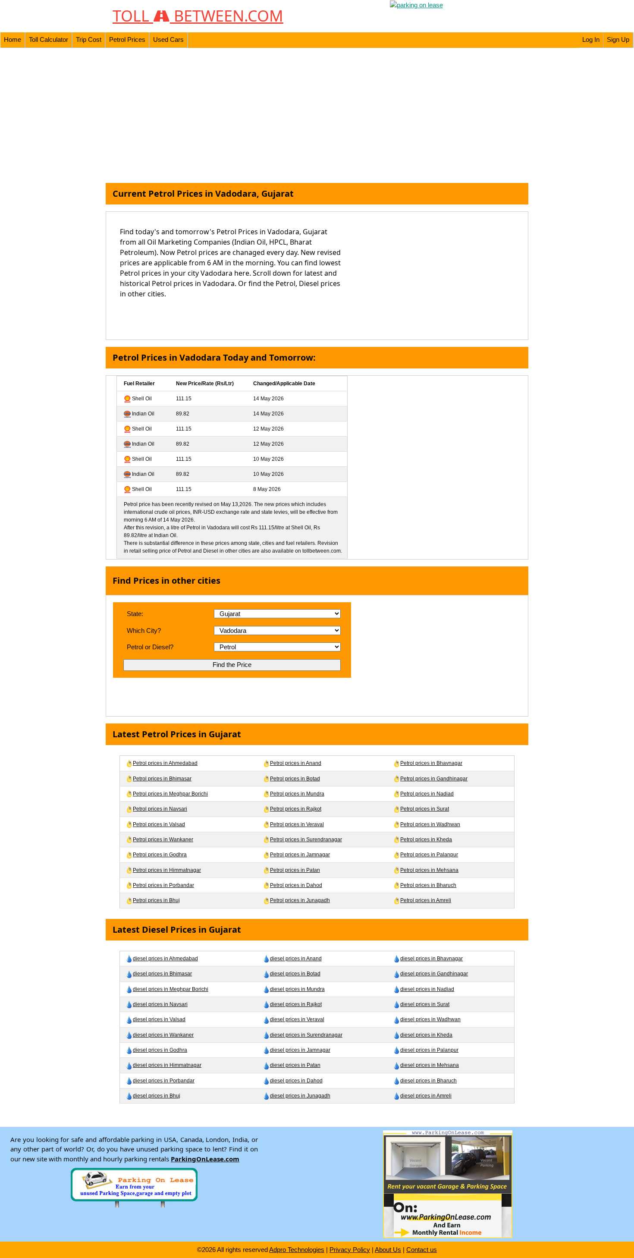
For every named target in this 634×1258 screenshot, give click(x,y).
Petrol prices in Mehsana (429, 870)
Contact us (421, 1249)
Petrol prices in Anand (295, 763)
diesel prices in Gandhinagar (434, 974)
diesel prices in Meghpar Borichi (170, 989)
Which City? (144, 630)
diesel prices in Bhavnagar (431, 959)
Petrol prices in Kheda (426, 840)
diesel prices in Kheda (426, 1035)
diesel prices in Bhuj (156, 1096)
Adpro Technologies (296, 1249)
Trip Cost (88, 39)
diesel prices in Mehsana (429, 1065)
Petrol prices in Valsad (159, 824)
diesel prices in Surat (424, 1004)
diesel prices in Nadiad (427, 989)
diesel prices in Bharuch (428, 1081)
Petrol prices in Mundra (297, 794)
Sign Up (618, 39)
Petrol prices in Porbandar (163, 885)
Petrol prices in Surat (424, 809)
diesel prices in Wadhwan (430, 1019)
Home (12, 39)
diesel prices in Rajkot (296, 1004)
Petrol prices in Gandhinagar (434, 779)
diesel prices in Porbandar (164, 1081)
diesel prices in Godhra (160, 1050)
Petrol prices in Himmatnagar (167, 870)
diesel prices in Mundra (297, 989)
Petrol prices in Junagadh (300, 900)
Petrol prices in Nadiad (427, 794)
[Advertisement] (317, 115)
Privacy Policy (350, 1249)
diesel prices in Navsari (160, 1004)
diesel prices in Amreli (426, 1096)
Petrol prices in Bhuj (156, 900)
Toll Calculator (48, 39)
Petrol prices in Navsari (160, 809)
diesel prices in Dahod (296, 1081)
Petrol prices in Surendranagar (306, 840)
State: (135, 613)
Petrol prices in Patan (295, 870)
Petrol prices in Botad (295, 779)
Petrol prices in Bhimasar (162, 779)
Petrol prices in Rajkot (295, 809)
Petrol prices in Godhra (160, 855)
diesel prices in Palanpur (429, 1050)
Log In (590, 39)
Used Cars (168, 39)
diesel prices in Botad (295, 974)
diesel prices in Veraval (297, 1019)
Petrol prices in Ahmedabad (165, 763)
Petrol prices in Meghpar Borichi (170, 794)
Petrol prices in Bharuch (428, 885)
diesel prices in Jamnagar (300, 1050)
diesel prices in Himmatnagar (167, 1065)
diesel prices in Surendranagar (306, 1035)
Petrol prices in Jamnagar (300, 855)
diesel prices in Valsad (159, 1019)
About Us (388, 1249)
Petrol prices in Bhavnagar (431, 763)
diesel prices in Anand (296, 959)
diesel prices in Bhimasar (162, 974)
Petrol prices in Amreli (425, 900)
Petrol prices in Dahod (296, 885)
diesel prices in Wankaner (163, 1035)
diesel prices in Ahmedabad (165, 959)
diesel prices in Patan (295, 1065)
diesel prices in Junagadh (300, 1096)
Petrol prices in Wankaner (163, 840)
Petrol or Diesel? (150, 647)
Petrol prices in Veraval (297, 824)
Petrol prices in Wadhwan (430, 824)
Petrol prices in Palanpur (429, 855)
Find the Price (232, 664)
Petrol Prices (127, 39)
